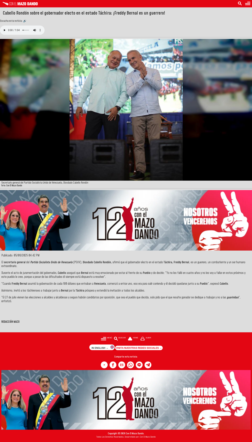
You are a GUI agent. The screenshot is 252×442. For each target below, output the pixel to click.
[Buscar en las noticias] (240, 3)
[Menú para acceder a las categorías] (247, 3)
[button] (104, 364)
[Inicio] (19, 4)
